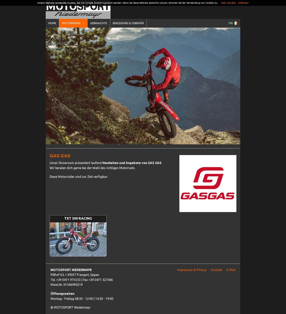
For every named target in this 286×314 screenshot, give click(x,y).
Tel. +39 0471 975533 (66, 280)
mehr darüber (228, 3)
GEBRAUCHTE (98, 23)
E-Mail (230, 270)
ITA (231, 23)
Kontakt (216, 270)
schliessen (243, 3)
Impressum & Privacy (192, 270)
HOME (52, 23)
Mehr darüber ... (78, 243)
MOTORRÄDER (71, 23)
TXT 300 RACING (78, 222)
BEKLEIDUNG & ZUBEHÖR (128, 23)
